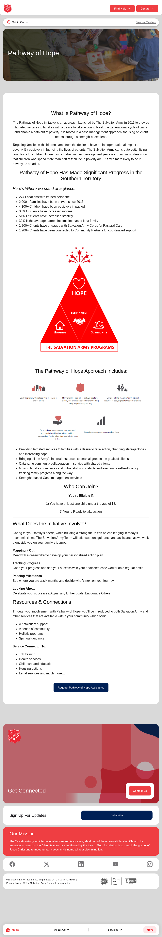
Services (115, 930)
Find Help (120, 8)
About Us (62, 930)
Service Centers (146, 22)
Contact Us (140, 790)
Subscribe (117, 815)
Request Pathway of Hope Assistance (81, 687)
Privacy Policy (13, 883)
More (150, 929)
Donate (145, 8)
